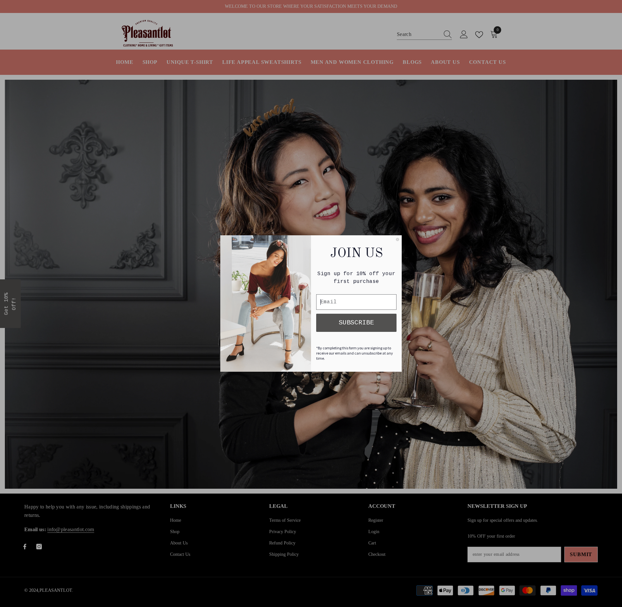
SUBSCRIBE (356, 322)
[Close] (397, 239)
